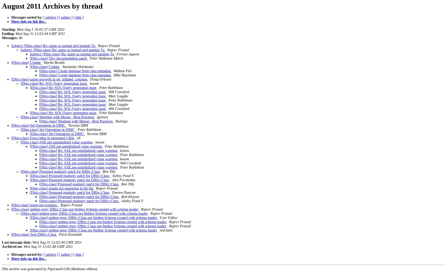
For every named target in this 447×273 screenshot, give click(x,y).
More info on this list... (28, 22)
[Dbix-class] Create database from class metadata (75, 71)
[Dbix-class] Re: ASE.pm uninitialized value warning (78, 151)
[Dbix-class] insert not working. (35, 205)
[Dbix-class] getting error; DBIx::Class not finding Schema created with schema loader (75, 209)
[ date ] (78, 17)
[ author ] (65, 17)
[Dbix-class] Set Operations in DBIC (38, 125)
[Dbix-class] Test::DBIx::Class (34, 234)
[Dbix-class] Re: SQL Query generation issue (54, 83)
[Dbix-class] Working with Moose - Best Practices (57, 117)
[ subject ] (51, 17)
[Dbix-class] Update (26, 63)
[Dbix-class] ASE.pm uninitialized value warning (57, 142)
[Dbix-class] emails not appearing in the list (62, 188)
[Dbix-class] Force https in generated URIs (43, 138)
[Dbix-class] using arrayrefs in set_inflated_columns (49, 79)
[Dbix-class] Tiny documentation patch (59, 58)
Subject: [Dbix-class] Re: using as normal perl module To (53, 46)
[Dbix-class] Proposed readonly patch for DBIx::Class (60, 172)
